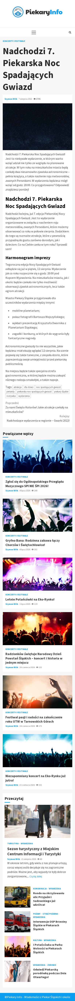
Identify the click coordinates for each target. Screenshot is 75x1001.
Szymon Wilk (11, 98)
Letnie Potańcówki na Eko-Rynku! (37, 574)
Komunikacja (40, 889)
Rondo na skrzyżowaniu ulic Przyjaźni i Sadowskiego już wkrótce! (17, 897)
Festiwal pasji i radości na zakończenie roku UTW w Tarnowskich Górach (37, 691)
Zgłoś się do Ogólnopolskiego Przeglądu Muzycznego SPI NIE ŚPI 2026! (37, 456)
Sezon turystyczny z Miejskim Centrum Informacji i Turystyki (37, 821)
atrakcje (17, 387)
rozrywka (11, 396)
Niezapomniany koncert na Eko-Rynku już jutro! (37, 750)
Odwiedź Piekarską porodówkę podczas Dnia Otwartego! (17, 971)
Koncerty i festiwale (14, 41)
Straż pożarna (50, 914)
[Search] (70, 32)
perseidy (11, 391)
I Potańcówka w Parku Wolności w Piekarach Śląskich (17, 946)
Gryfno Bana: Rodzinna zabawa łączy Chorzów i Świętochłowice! (37, 515)
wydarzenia (24, 396)
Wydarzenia (27, 844)
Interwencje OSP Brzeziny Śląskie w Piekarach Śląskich (17, 921)
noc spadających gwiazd (48, 387)
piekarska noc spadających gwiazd (34, 391)
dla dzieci (28, 387)
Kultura (37, 940)
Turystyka (13, 844)
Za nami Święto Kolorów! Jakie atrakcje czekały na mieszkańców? (36, 407)
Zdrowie (51, 965)
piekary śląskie (61, 391)
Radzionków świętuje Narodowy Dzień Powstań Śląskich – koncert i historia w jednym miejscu (37, 628)
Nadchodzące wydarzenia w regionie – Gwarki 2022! (38, 418)
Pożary (37, 914)
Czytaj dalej (35, 876)
